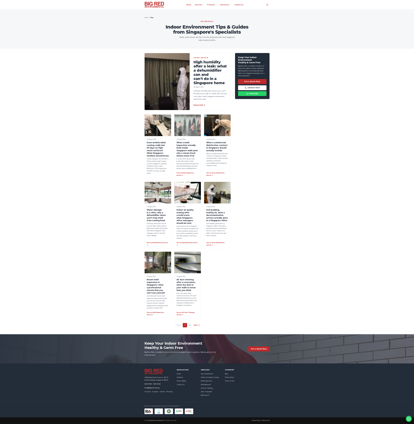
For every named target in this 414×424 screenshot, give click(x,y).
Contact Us (238, 5)
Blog (226, 374)
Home (188, 5)
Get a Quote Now (252, 81)
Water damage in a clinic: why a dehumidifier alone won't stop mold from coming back (156, 215)
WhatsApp (253, 93)
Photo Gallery (181, 381)
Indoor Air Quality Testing (210, 377)
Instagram (155, 392)
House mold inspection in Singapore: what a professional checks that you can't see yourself (156, 286)
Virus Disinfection (207, 374)
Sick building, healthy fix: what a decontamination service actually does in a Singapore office (217, 215)
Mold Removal (206, 384)
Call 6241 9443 (254, 88)
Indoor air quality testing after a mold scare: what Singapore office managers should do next (185, 216)
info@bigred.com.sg (151, 388)
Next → (197, 325)
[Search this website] (267, 5)
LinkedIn (162, 392)
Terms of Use (229, 381)
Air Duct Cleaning (207, 388)
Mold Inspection (206, 381)
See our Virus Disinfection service (215, 174)
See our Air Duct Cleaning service (185, 313)
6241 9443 (148, 384)
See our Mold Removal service (157, 244)
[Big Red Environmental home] (154, 5)
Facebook (147, 392)
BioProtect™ (205, 395)
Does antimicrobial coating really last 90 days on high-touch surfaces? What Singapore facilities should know (158, 149)
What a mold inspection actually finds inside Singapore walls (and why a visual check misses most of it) (187, 149)
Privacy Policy (229, 377)
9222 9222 (157, 384)
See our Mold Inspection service (185, 174)
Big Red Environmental (156, 420)
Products (180, 377)
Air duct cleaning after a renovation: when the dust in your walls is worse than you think (186, 284)
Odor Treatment (206, 391)
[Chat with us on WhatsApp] (409, 419)
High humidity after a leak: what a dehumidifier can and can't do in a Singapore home (210, 72)
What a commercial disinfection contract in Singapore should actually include (216, 146)
